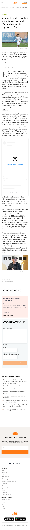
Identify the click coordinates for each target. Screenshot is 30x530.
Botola (3, 474)
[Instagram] (20, 464)
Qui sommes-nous (6, 499)
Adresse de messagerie (11, 354)
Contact (3, 506)
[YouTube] (17, 464)
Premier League (5, 487)
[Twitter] (13, 464)
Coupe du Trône (5, 476)
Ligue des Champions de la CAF (9, 478)
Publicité (3, 502)
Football (4, 14)
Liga (3, 485)
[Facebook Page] (10, 464)
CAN (3, 470)
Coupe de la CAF (5, 479)
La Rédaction (7, 62)
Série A (3, 488)
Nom (4, 347)
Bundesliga (4, 492)
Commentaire (7, 328)
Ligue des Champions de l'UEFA (9, 481)
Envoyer (15, 452)
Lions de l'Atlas (5, 472)
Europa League (5, 483)
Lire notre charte (8, 315)
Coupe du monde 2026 (21, 7)
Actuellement (5, 7)
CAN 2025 (12, 7)
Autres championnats (6, 494)
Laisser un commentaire (15, 363)
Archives (3, 508)
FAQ (2, 504)
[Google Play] (20, 519)
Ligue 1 (3, 490)
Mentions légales (5, 501)
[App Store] (9, 519)
